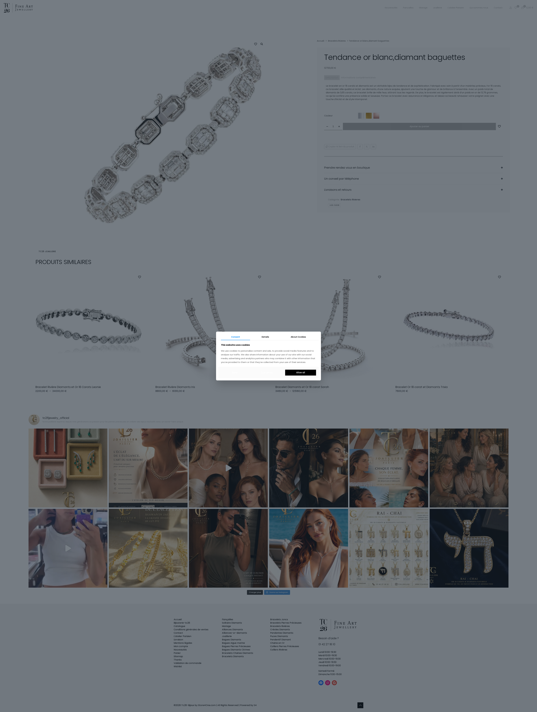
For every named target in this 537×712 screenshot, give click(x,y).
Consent (235, 337)
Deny (234, 372)
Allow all (300, 372)
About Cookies (298, 337)
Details (265, 337)
